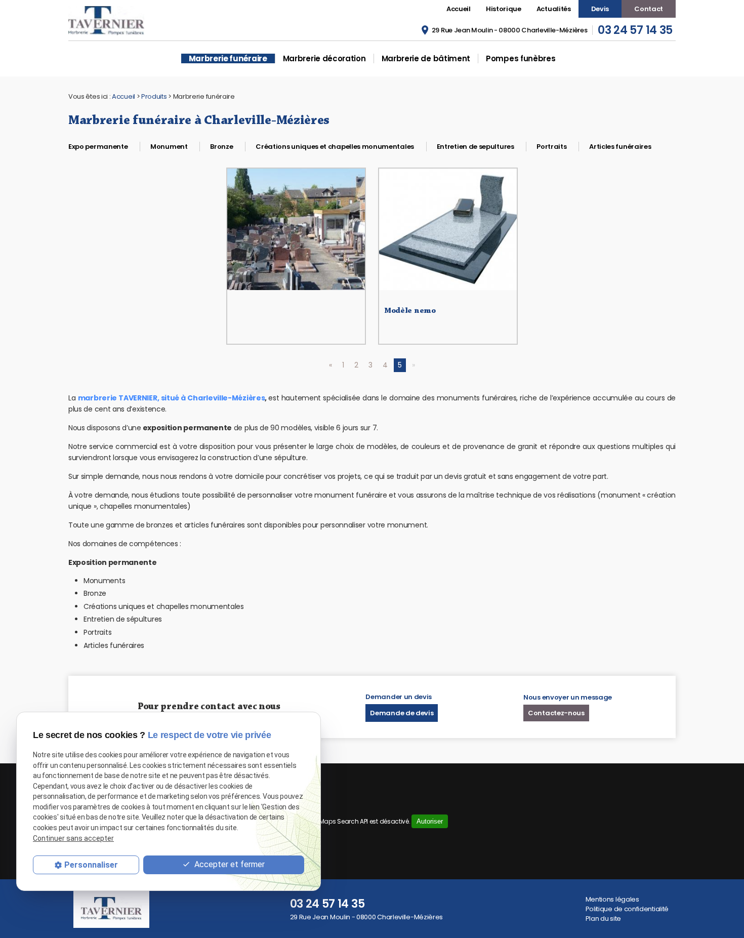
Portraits (551, 146)
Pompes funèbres (520, 58)
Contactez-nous (556, 713)
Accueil (458, 9)
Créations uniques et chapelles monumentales (335, 146)
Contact (648, 9)
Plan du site (603, 918)
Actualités (553, 9)
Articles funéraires (620, 146)
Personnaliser (91, 865)
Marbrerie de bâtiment (426, 58)
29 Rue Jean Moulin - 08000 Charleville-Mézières (510, 30)
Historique (503, 9)
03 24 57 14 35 (635, 30)
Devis (600, 9)
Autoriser (430, 821)
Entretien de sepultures (475, 146)
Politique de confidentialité (627, 909)
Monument (169, 146)
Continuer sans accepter (73, 838)
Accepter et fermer (228, 864)
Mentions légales (612, 899)
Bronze (221, 146)
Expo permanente (98, 146)
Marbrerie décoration (324, 58)
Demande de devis (401, 713)
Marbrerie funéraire (228, 58)
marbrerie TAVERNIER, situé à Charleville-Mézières (171, 398)
